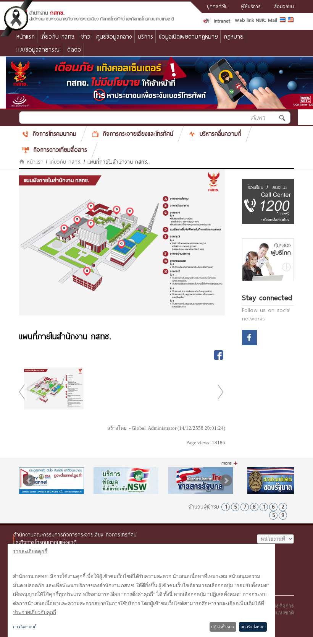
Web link (244, 19)
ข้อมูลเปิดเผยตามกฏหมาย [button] (188, 36)
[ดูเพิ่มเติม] (229, 463)
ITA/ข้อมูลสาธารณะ (38, 49)
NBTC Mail (266, 19)
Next (226, 480)
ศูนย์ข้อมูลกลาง (114, 36)
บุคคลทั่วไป (217, 6)
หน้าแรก (34, 162)
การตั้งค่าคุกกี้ (25, 626)
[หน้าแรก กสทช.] (96, 19)
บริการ (145, 36)
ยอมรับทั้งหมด (253, 627)
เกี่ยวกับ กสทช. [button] (58, 36)
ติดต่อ (74, 49)
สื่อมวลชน (284, 6)
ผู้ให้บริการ (251, 6)
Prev (29, 480)
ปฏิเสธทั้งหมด (222, 627)
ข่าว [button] (85, 36)
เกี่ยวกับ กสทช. (65, 162)
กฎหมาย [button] (234, 36)
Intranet (222, 20)
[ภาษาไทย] (284, 21)
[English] (291, 21)
